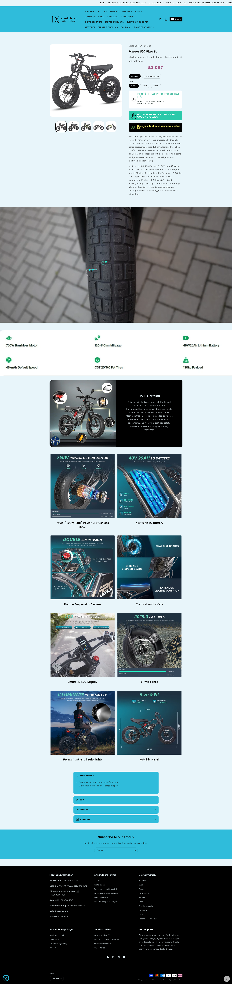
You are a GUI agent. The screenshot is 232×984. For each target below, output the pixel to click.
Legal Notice (99, 948)
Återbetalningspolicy (58, 944)
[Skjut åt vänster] (52, 126)
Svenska (55, 978)
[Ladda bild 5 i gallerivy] (111, 126)
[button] (101, 11)
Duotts (142, 885)
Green (155, 86)
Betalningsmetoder (58, 935)
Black (133, 86)
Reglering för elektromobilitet (106, 889)
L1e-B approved (152, 76)
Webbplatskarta (101, 897)
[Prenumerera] (135, 850)
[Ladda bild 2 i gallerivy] (73, 126)
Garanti (53, 948)
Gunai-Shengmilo (146, 906)
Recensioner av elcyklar (149, 919)
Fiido (141, 902)
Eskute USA (144, 893)
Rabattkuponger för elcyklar (106, 902)
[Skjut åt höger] (120, 126)
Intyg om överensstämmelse (106, 893)
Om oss (97, 880)
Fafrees (142, 897)
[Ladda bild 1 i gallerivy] (61, 126)
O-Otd (141, 914)
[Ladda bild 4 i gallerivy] (98, 126)
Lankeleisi (143, 910)
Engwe (142, 889)
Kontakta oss (99, 885)
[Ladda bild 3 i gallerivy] (86, 126)
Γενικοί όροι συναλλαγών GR (106, 939)
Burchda (142, 880)
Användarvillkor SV (102, 935)
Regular (134, 76)
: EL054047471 (67, 900)
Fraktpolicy (54, 939)
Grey (145, 86)
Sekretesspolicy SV (102, 944)
